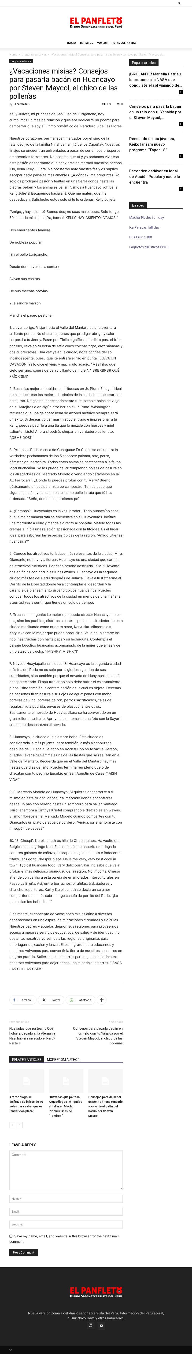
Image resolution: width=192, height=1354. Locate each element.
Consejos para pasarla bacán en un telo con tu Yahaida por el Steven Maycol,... (155, 112)
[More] (102, 1000)
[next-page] (20, 1125)
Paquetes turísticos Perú (148, 247)
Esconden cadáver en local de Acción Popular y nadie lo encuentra (154, 177)
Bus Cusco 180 (140, 237)
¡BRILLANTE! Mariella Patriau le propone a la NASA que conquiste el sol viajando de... (155, 80)
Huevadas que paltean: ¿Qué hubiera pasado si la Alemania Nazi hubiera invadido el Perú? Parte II (32, 1035)
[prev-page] (12, 1125)
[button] (179, 3)
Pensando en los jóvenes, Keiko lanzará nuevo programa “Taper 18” (152, 144)
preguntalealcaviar (34, 54)
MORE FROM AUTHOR (63, 1060)
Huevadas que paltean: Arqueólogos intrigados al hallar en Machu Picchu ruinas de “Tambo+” (65, 1106)
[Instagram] (90, 1325)
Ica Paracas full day (144, 227)
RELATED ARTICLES (26, 1060)
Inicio (71, 42)
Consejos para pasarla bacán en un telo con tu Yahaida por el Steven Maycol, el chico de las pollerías (98, 1035)
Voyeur (102, 42)
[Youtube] (101, 1326)
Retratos (86, 42)
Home (13, 54)
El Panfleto (21, 104)
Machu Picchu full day (146, 217)
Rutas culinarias (124, 42)
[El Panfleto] (96, 22)
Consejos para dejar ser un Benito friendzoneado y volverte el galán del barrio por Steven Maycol (105, 1106)
